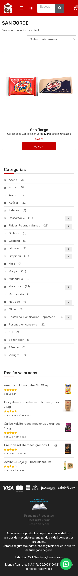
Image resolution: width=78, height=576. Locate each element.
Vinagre (14, 355)
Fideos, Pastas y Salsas (24, 225)
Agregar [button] (39, 146)
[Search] (59, 8)
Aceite (13, 180)
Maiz (12, 263)
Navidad (14, 301)
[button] (66, 564)
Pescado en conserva (23, 324)
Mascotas (15, 286)
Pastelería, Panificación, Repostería (32, 317)
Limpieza (15, 256)
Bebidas (14, 210)
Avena (13, 195)
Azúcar (13, 202)
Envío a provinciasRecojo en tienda (39, 520)
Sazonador (16, 340)
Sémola (14, 347)
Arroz (12, 187)
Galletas (14, 233)
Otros (12, 309)
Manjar (13, 271)
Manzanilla (16, 279)
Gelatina (14, 241)
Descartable (17, 218)
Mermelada (16, 294)
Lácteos (14, 248)
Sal (11, 332)
